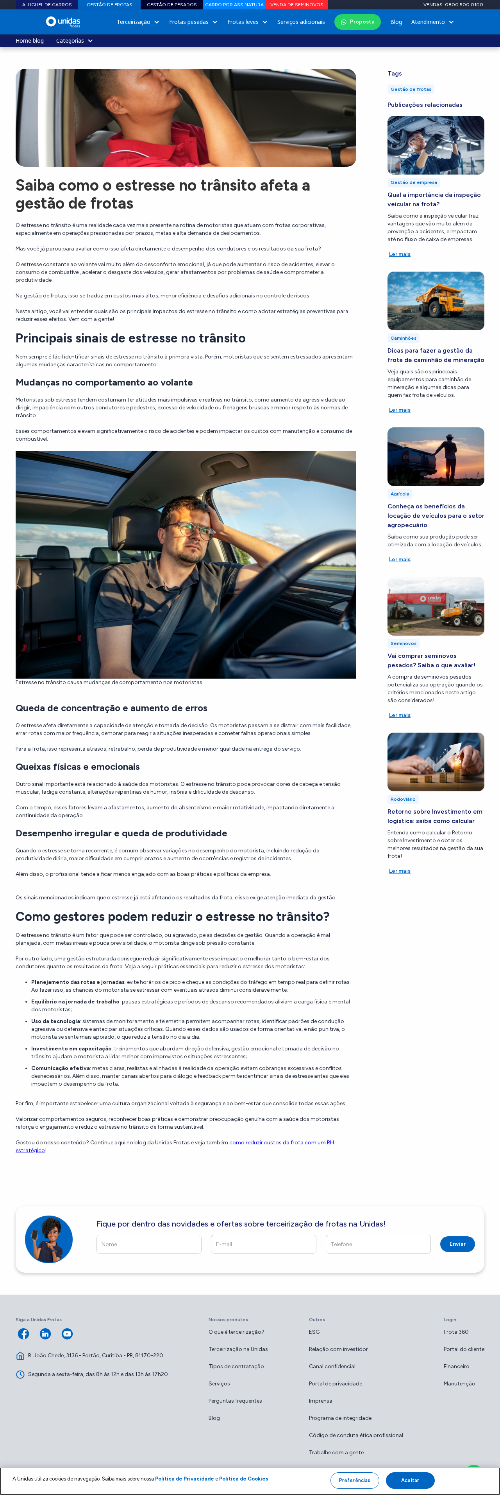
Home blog (30, 40)
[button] (138, 21)
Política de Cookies (243, 1479)
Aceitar (410, 1480)
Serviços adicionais (301, 21)
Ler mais (400, 254)
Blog (396, 21)
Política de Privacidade (184, 1479)
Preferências (355, 1480)
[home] (63, 21)
